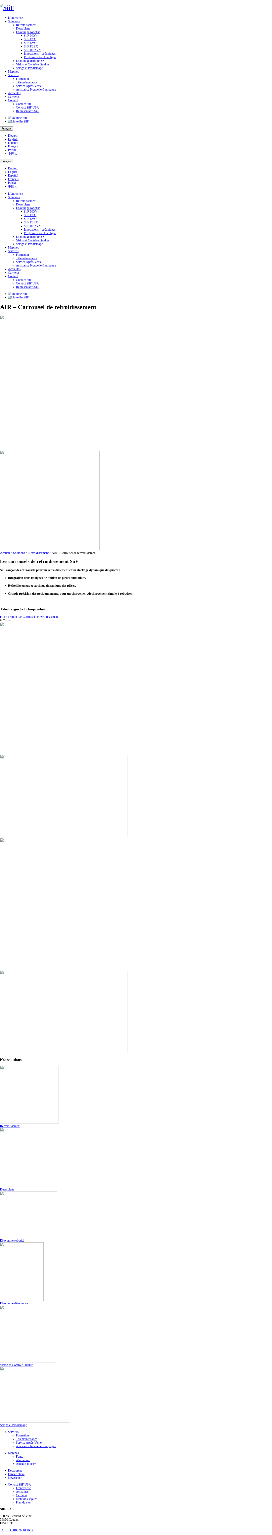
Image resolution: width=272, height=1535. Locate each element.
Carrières (13, 96)
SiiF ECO (30, 39)
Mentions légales (26, 1498)
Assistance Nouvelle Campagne (36, 89)
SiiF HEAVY (32, 50)
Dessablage (23, 28)
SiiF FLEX (31, 46)
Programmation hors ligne (40, 57)
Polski (12, 150)
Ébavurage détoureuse (30, 60)
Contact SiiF (24, 104)
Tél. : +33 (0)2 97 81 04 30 (17, 1530)
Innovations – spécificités (40, 53)
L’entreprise (15, 17)
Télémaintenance (26, 82)
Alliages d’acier (26, 1463)
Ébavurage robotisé (28, 32)
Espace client (16, 1474)
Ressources (15, 1470)
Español (13, 142)
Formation (22, 78)
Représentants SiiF (27, 111)
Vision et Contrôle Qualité (32, 64)
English (13, 139)
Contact (13, 100)
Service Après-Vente (29, 86)
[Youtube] (18, 117)
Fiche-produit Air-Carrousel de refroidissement (29, 616)
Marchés (13, 71)
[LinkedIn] (18, 121)
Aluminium (23, 1460)
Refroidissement (26, 25)
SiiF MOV (30, 35)
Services (13, 75)
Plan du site (23, 1502)
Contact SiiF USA (27, 107)
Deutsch (13, 135)
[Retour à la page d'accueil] (136, 8)
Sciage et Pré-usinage (29, 68)
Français (13, 146)
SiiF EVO (30, 42)
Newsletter (15, 1477)
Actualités (14, 93)
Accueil (5, 553)
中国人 (13, 153)
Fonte (19, 1456)
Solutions (14, 21)
